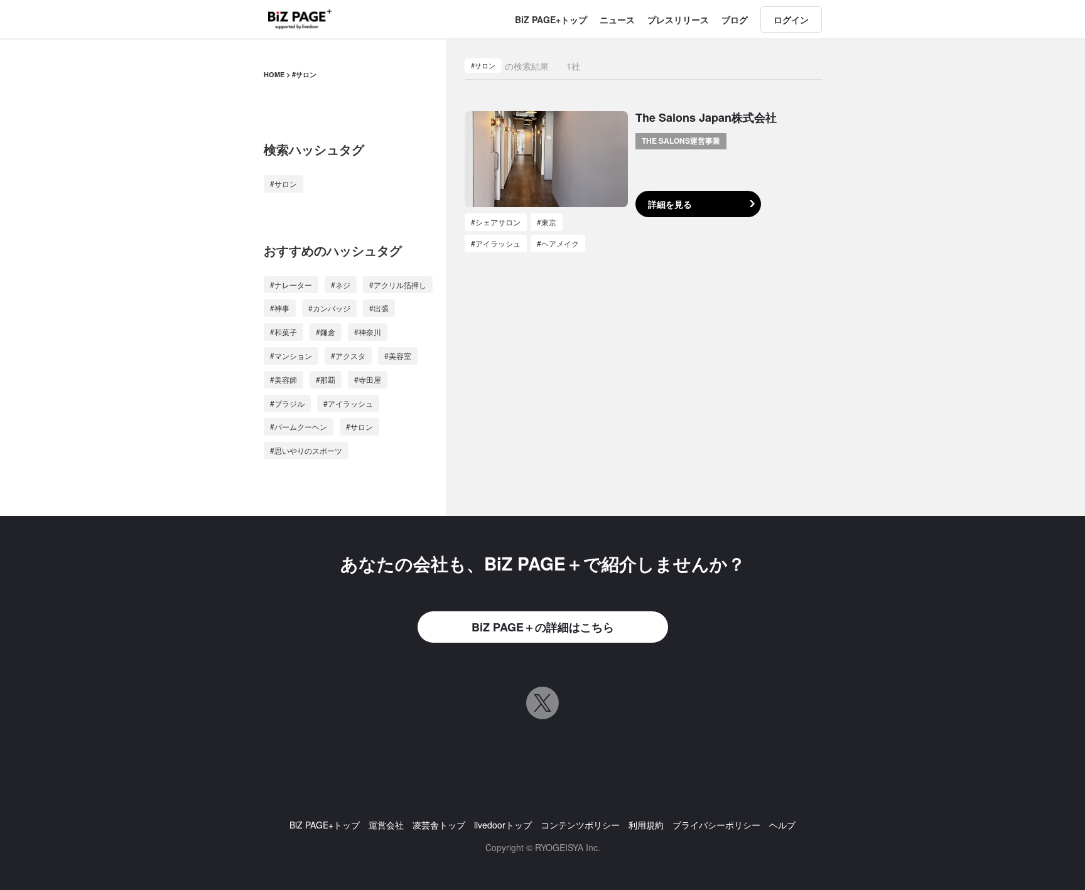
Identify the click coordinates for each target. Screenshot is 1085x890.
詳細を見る (670, 204)
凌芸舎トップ (439, 824)
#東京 (546, 222)
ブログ (734, 19)
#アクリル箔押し (397, 284)
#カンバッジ (329, 308)
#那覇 (325, 379)
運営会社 (386, 824)
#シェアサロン (496, 222)
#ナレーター (291, 284)
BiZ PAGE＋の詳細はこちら (543, 627)
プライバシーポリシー (716, 824)
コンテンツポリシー (580, 824)
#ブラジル (287, 403)
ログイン (791, 19)
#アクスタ (348, 355)
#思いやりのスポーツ (306, 450)
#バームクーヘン (298, 426)
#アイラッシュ (348, 403)
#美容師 (283, 379)
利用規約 (646, 824)
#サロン (283, 183)
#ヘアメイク (558, 243)
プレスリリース (678, 19)
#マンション (291, 355)
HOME (274, 74)
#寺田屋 (367, 379)
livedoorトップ (503, 824)
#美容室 (397, 355)
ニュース (617, 19)
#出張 (379, 308)
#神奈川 (367, 331)
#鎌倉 (325, 331)
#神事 (279, 308)
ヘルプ (782, 824)
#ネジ (340, 284)
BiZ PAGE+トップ (551, 19)
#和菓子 (283, 331)
